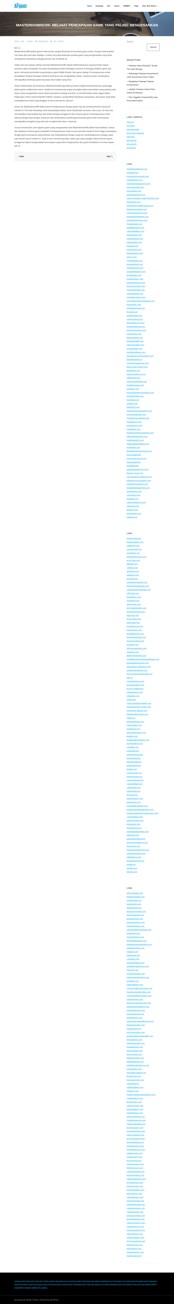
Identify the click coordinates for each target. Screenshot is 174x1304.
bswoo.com (132, 872)
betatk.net (131, 864)
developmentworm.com (137, 842)
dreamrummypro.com (136, 911)
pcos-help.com (133, 560)
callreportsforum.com (136, 502)
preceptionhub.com (135, 187)
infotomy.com (133, 1091)
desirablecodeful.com (136, 1073)
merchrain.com (133, 495)
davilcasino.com (134, 250)
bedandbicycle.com (135, 323)
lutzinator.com (133, 400)
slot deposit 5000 (149, 1284)
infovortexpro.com (135, 1234)
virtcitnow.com (133, 601)
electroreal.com (134, 202)
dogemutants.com (135, 1051)
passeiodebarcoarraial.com (139, 930)
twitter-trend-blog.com (136, 656)
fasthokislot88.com (135, 341)
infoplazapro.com (134, 1157)
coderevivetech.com (136, 1223)
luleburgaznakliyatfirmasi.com (140, 1021)
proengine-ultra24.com (137, 711)
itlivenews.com (133, 846)
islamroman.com (134, 630)
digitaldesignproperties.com (139, 944)
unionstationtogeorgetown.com (141, 301)
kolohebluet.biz (133, 758)
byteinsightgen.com (135, 1190)
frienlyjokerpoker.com (136, 637)
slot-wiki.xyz (132, 795)
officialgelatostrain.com (137, 436)
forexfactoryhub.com (136, 612)
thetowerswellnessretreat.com (140, 433)
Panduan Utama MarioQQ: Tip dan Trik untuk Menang (142, 67)
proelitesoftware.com (136, 352)
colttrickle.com (133, 546)
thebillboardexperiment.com (139, 451)
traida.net (131, 718)
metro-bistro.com (134, 725)
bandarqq (43, 41)
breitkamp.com (133, 371)
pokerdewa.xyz (133, 791)
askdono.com (133, 575)
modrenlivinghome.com (137, 484)
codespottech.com (135, 1098)
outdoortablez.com (135, 1087)
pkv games (59, 41)
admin (29, 41)
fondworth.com (133, 933)
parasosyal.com (134, 1029)
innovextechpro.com (136, 1131)
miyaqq (27, 1288)
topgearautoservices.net (137, 469)
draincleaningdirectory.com (139, 1003)
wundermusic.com (135, 279)
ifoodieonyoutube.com (137, 209)
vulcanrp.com (133, 652)
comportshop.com (135, 817)
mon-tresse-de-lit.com (136, 458)
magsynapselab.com (136, 1124)
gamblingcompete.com (137, 582)
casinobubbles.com (135, 231)
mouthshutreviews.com (137, 220)
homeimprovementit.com (138, 176)
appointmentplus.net (136, 839)
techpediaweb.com (135, 1142)
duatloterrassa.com (135, 385)
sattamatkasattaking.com (138, 444)
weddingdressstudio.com (138, 740)
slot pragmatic (133, 129)
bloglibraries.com (134, 1018)
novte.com (131, 700)
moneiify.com (133, 970)
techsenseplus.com (135, 1175)
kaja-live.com (133, 615)
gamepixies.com (134, 334)
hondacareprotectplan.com (139, 992)
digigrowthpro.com (135, 542)
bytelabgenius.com (135, 1146)
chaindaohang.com (135, 681)
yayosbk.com (133, 747)
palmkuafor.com (134, 904)
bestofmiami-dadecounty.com (140, 206)
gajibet (34, 1288)
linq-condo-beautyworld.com (139, 674)
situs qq (130, 122)
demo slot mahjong (135, 133)
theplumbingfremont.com (138, 850)
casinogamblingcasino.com (139, 996)
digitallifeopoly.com (135, 228)
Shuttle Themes (32, 1300)
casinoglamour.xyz (135, 780)
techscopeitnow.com (136, 1241)
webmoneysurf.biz (135, 755)
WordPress (54, 1300)
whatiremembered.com (137, 670)
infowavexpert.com (135, 1164)
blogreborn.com (134, 597)
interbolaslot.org (134, 900)
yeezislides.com (134, 191)
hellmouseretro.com (136, 1043)
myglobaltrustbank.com (137, 806)
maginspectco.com (135, 1252)
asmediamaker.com (135, 963)
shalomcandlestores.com (138, 977)
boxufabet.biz (133, 466)
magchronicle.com (135, 1106)
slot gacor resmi (26, 1284)
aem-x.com (132, 257)
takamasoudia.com (135, 1058)
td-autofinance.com (135, 634)
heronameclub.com (135, 1080)
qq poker (131, 126)
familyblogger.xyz (134, 359)
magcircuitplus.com (135, 1237)
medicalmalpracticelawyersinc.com (142, 813)
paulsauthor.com (134, 1069)
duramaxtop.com (134, 1054)
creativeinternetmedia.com (139, 590)
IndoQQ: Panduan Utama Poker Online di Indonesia (141, 91)
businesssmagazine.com (138, 586)
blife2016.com (133, 407)
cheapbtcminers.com (136, 297)
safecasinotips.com (135, 345)
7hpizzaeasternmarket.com (139, 703)
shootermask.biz (134, 762)
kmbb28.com (132, 499)
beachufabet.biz (134, 455)
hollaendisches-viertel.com (139, 707)
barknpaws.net (133, 955)
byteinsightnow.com (136, 1219)
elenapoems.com (134, 1040)
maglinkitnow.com (135, 1113)
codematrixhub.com (135, 1172)
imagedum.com (134, 429)
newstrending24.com (136, 853)
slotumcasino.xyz (134, 777)
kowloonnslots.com (135, 641)
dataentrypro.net (134, 908)
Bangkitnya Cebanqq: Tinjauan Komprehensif (140, 83)
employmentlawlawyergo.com (140, 810)
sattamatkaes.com (135, 985)
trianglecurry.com (134, 425)
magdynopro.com (134, 1153)
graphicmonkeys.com (136, 330)
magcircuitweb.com (135, 1135)
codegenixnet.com (135, 1212)
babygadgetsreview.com (138, 663)
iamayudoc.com (134, 304)
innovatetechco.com (136, 1150)
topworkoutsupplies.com (138, 217)
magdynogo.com (134, 1256)
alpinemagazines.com (137, 648)
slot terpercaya (61, 1281)
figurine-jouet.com (135, 473)
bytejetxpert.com (134, 1249)
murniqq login (129, 1281)
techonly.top (132, 579)
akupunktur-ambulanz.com (139, 667)
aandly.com (132, 868)
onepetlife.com (133, 447)
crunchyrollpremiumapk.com (139, 988)
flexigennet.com (134, 1076)
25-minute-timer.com (136, 286)
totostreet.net (132, 246)
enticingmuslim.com (136, 1032)
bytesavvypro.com (135, 1186)
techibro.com (132, 645)
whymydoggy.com (135, 893)
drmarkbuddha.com (135, 685)
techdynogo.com (134, 1102)
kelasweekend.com (135, 861)
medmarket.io (133, 1084)
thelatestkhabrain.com (137, 941)
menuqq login (19, 1281)
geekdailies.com (134, 491)
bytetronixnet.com (135, 1245)
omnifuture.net (133, 553)
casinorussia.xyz (134, 773)
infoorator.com (133, 696)
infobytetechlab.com (136, 1204)
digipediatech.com (135, 1109)
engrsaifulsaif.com (135, 294)
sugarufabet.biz (134, 462)
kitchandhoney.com (135, 722)
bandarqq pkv (106, 1281)
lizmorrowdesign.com (136, 414)
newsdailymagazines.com (138, 184)
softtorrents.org (133, 378)
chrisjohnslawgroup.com (138, 363)
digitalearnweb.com (135, 897)
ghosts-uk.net (133, 571)
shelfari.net (132, 769)
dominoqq (131, 148)
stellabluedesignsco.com (138, 1065)
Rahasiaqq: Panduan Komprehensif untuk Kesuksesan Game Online (142, 75)
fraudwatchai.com (135, 253)
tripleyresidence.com (136, 374)
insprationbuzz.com (135, 926)
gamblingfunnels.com (136, 557)
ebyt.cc (130, 678)
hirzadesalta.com (134, 224)
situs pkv (131, 137)
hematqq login (142, 1281)
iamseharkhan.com (135, 937)
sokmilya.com (133, 506)
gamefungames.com (136, 283)
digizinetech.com (134, 1194)
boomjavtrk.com (134, 513)
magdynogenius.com (136, 1120)
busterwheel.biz (134, 765)
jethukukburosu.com (136, 1010)
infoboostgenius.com (136, 1179)
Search (130, 42)
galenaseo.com (134, 802)
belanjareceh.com (135, 919)
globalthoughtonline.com (138, 966)
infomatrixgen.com (135, 1197)
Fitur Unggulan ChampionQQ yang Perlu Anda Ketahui (142, 99)
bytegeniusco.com (135, 1168)
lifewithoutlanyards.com (137, 714)
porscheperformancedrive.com (140, 393)
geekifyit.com (133, 981)
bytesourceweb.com (136, 1216)
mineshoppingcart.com (137, 213)
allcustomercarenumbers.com (140, 356)
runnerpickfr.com (134, 549)
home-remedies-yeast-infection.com (143, 198)
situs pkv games (93, 1284)
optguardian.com (134, 242)
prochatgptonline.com (136, 608)
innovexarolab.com (135, 1201)
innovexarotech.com (136, 1230)
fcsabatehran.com (135, 1047)
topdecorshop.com (135, 820)
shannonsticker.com (136, 922)
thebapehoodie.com (136, 1025)
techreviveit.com (134, 1161)
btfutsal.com (132, 564)
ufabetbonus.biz (134, 857)
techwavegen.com (135, 1182)
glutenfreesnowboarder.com (139, 411)
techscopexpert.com (136, 1139)
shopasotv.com (133, 824)
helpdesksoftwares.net (137, 169)
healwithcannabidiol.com (138, 418)
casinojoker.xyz (134, 787)
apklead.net (132, 517)
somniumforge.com (135, 1014)
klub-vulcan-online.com (137, 367)
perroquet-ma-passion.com (139, 480)
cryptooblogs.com (135, 261)
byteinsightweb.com (136, 1117)
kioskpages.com (134, 422)
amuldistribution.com (136, 272)
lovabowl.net (132, 173)
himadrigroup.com (135, 626)
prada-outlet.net (134, 538)
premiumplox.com (135, 743)
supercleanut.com (135, 319)
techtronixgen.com (135, 1128)
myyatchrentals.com (136, 974)
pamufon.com (133, 389)
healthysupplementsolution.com (141, 1095)
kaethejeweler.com (135, 440)
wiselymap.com (134, 604)
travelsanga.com (134, 828)
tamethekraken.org (135, 396)
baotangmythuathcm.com (138, 1007)
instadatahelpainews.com (138, 488)
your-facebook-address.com (139, 477)
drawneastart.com (135, 338)
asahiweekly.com (134, 316)
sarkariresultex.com (135, 948)
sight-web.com (133, 623)
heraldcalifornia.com (136, 326)
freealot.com (132, 312)
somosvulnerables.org (137, 381)
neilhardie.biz (133, 751)
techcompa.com (134, 619)
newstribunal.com (135, 180)
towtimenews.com (135, 999)
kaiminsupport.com (135, 915)
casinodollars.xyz (134, 784)
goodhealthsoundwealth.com (140, 1036)
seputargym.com (134, 235)
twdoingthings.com (135, 1062)
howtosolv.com (133, 729)
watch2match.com (135, 798)
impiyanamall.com (135, 239)
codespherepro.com (136, 1208)
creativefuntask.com (136, 290)
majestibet (18, 1288)
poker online (49, 1281)
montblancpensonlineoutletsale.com (143, 659)
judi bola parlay (75, 1281)
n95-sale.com (133, 593)
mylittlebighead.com (136, 308)
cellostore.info (133, 959)
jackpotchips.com (134, 349)
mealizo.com (132, 952)
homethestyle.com (135, 268)
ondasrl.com (132, 403)
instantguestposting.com (138, 832)
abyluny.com (132, 510)
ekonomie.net (133, 835)
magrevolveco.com (135, 1226)
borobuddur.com (134, 275)
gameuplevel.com (135, 264)
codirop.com (132, 568)
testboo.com (132, 736)
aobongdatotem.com (136, 195)
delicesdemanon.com (136, 733)
